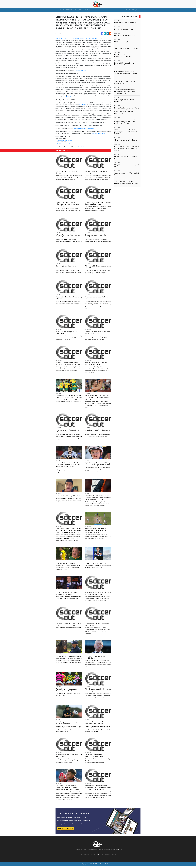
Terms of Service (84, 854)
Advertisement (105, 854)
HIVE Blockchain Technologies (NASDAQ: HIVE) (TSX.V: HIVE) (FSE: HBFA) (77, 39)
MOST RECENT (67, 10)
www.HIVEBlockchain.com (69, 97)
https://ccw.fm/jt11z (80, 70)
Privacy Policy (95, 854)
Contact (114, 854)
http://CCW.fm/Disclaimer (98, 133)
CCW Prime (104, 112)
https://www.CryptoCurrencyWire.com (84, 128)
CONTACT (87, 10)
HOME (59, 10)
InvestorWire (83, 105)
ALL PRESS (78, 10)
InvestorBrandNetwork (80, 147)
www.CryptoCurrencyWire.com (64, 140)
